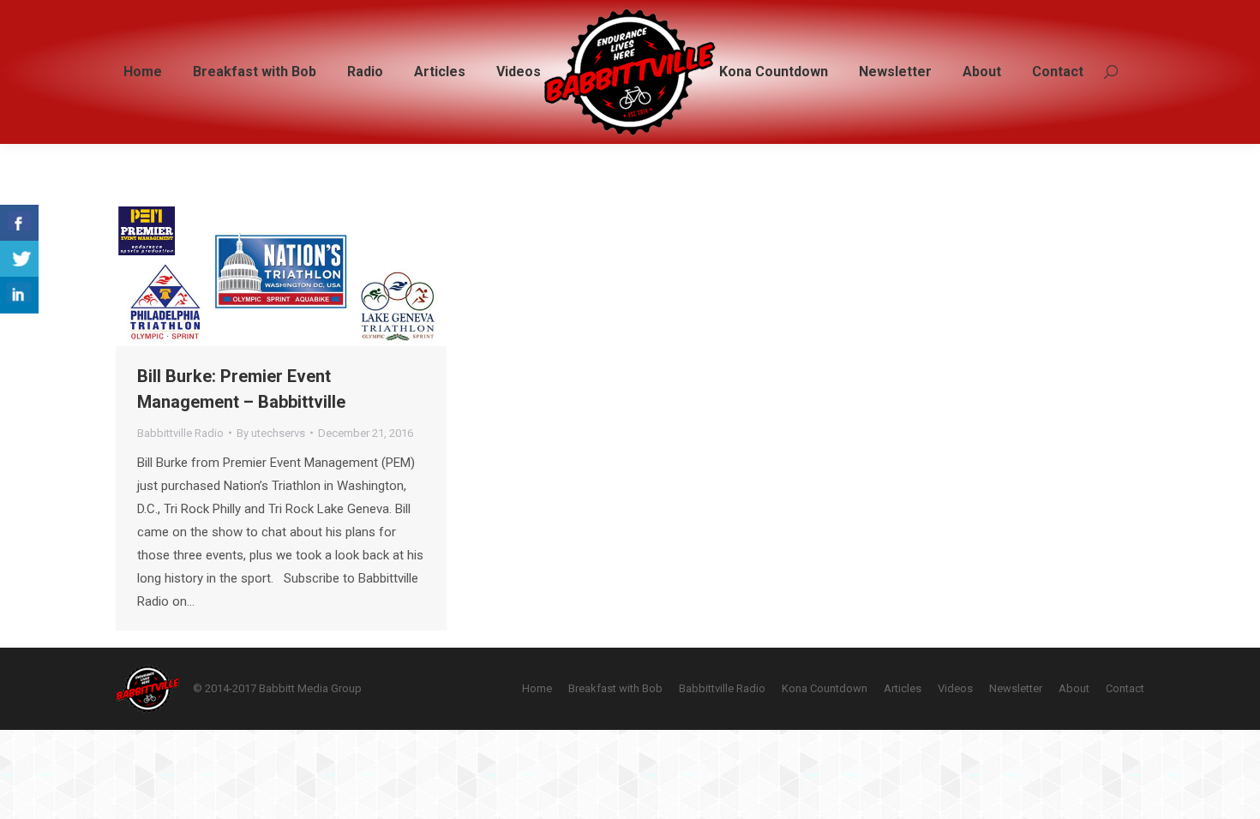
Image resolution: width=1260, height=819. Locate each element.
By (271, 433)
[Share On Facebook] (19, 223)
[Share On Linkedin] (19, 295)
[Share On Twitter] (19, 259)
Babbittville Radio (180, 433)
